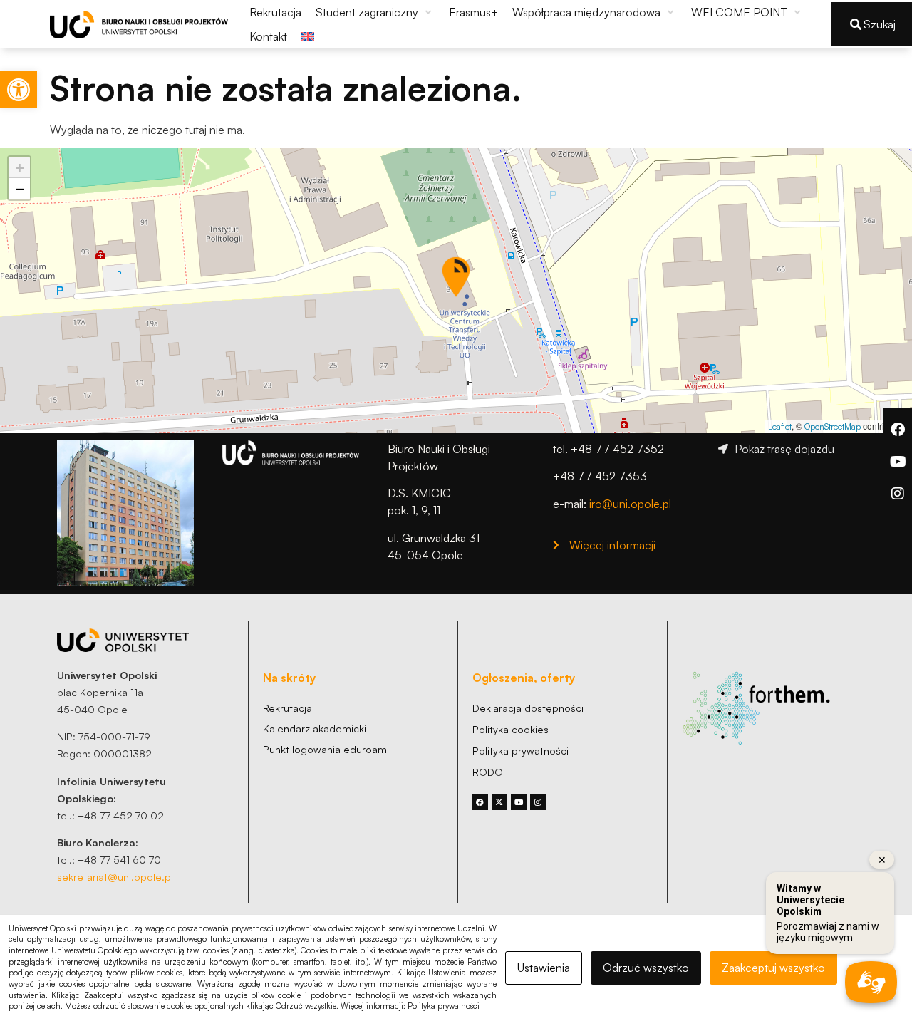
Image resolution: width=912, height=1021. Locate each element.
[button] (375, 12)
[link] (18, 89)
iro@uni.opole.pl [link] (630, 504)
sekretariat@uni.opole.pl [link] (115, 876)
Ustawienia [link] (543, 967)
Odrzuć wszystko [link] (646, 967)
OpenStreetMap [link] (832, 426)
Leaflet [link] (780, 426)
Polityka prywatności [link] (444, 1006)
